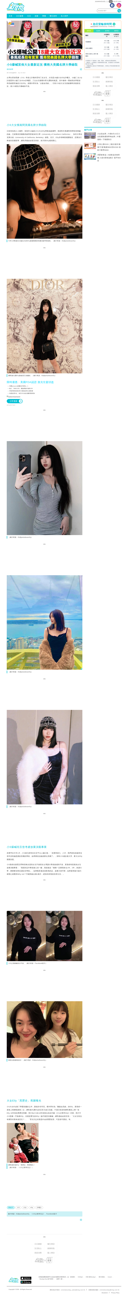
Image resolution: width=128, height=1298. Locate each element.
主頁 (10, 16)
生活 (29, 16)
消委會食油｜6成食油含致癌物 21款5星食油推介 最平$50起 (109, 158)
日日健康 (19, 16)
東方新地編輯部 (12, 72)
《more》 (110, 1277)
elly (31, 1207)
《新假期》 (72, 1277)
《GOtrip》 (80, 1277)
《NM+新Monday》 (90, 1277)
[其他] (81, 70)
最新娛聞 (10, 69)
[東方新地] (35, 7)
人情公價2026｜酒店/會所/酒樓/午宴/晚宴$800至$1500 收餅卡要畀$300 (109, 147)
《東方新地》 (102, 1277)
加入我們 (64, 16)
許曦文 (39, 1207)
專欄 (44, 16)
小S (18, 1207)
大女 (25, 1207)
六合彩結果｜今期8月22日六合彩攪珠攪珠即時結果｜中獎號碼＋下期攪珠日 (109, 137)
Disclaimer (105, 1293)
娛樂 (36, 16)
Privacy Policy (115, 1293)
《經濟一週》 (59, 1279)
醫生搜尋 (53, 16)
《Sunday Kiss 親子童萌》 (46, 1279)
